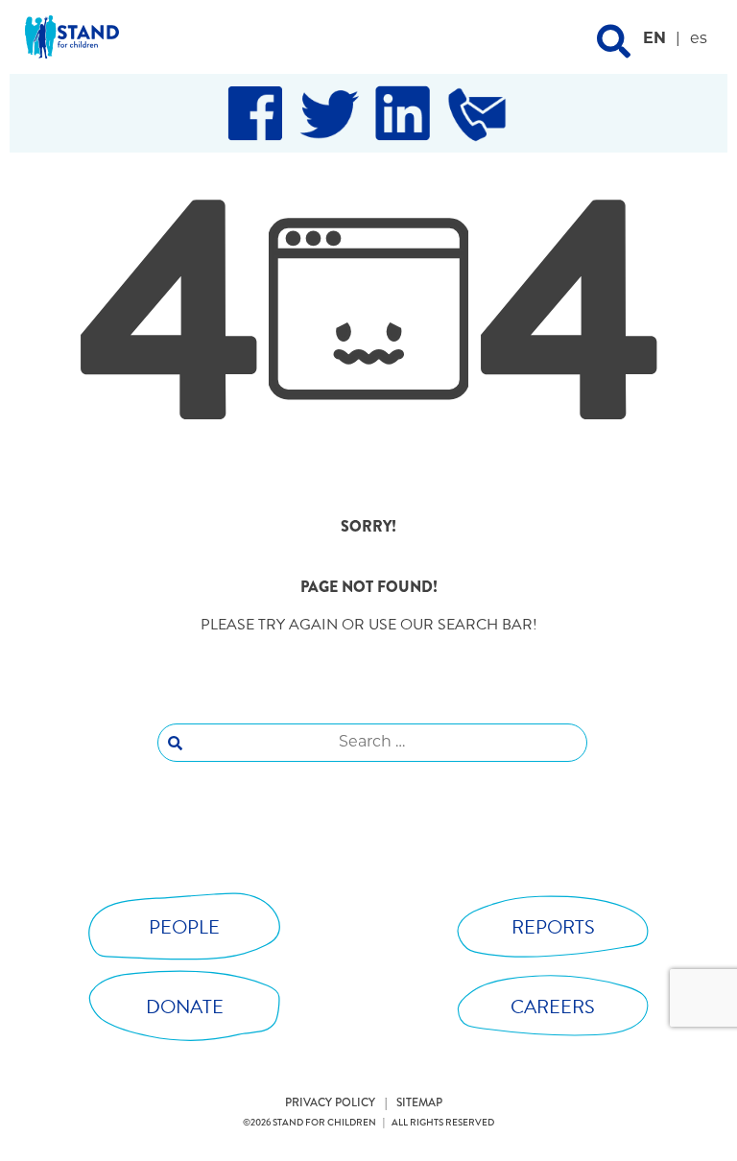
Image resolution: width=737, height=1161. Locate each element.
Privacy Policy (330, 1103)
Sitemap (419, 1103)
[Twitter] (329, 113)
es (698, 39)
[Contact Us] (477, 113)
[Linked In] (403, 113)
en (654, 39)
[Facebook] (255, 113)
